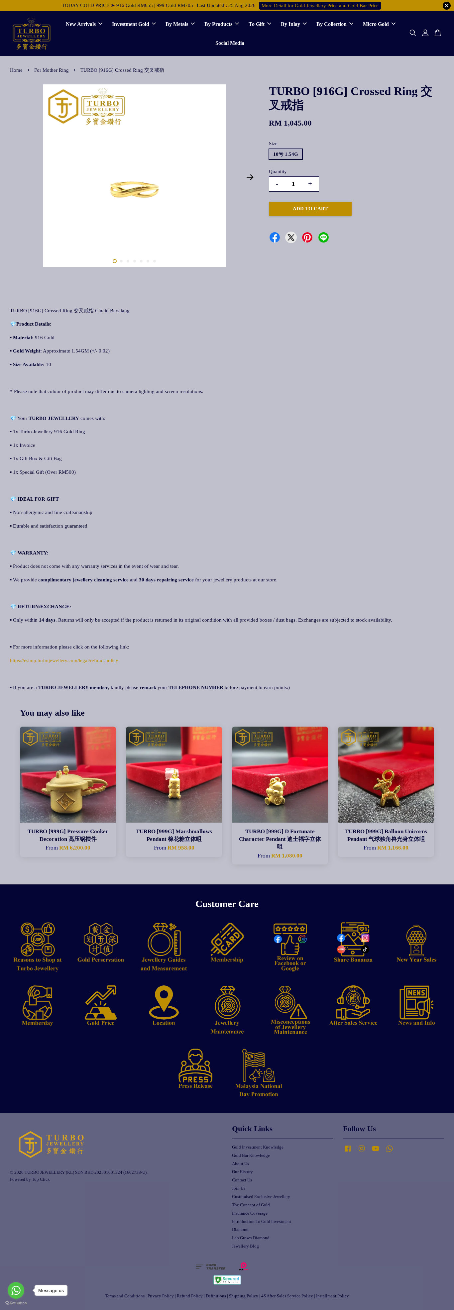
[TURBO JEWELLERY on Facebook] (347, 1152)
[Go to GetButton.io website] (16, 1303)
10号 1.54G (285, 154)
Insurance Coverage (250, 1213)
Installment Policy (332, 1296)
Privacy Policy (161, 1296)
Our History (242, 1171)
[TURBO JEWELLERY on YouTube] (375, 1152)
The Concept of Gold (251, 1205)
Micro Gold (376, 24)
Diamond (240, 1229)
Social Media (229, 43)
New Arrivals (81, 24)
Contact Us (242, 1180)
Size (273, 143)
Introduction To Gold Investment (261, 1221)
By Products (218, 24)
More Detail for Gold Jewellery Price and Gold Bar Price (320, 5)
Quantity (278, 171)
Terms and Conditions (125, 1296)
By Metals (177, 24)
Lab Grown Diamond (251, 1238)
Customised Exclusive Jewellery (261, 1196)
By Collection (331, 24)
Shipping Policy (243, 1296)
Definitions (216, 1296)
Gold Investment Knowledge (258, 1147)
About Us (240, 1163)
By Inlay (290, 24)
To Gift (257, 24)
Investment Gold (130, 24)
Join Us (238, 1188)
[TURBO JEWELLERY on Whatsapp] (389, 1152)
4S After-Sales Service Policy (287, 1296)
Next (250, 177)
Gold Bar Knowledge (251, 1155)
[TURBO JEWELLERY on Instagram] (361, 1152)
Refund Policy (190, 1296)
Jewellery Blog (245, 1246)
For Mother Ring (51, 70)
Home (16, 70)
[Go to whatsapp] (16, 1290)
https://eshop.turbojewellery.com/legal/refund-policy (64, 660)
